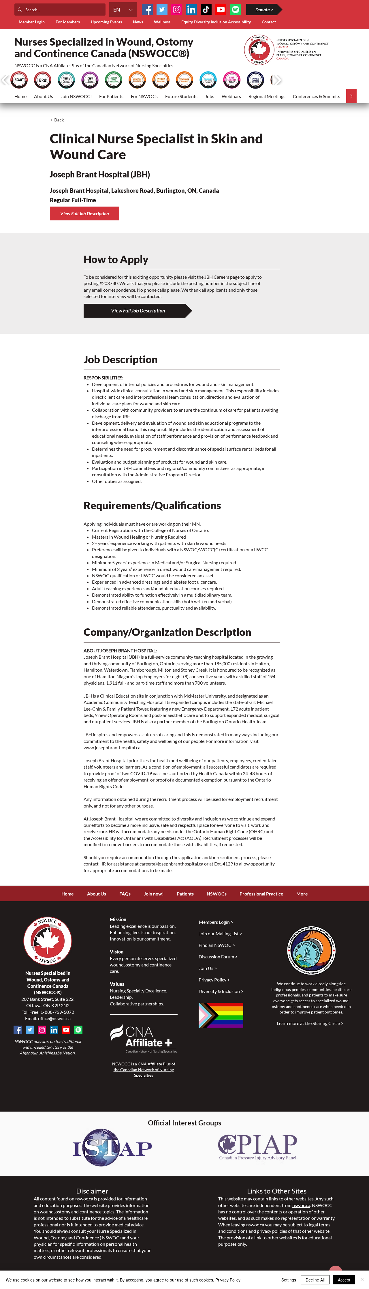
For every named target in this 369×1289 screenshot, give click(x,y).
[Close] (362, 1279)
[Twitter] (162, 9)
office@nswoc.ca (54, 1018)
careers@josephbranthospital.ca (171, 863)
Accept (344, 1280)
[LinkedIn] (191, 9)
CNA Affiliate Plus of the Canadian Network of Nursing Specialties (144, 1069)
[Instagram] (176, 9)
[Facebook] (147, 9)
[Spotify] (78, 1030)
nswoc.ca (84, 1198)
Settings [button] (288, 1280)
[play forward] (277, 80)
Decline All (315, 1280)
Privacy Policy (227, 1280)
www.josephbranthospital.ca (112, 747)
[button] (68, 22)
